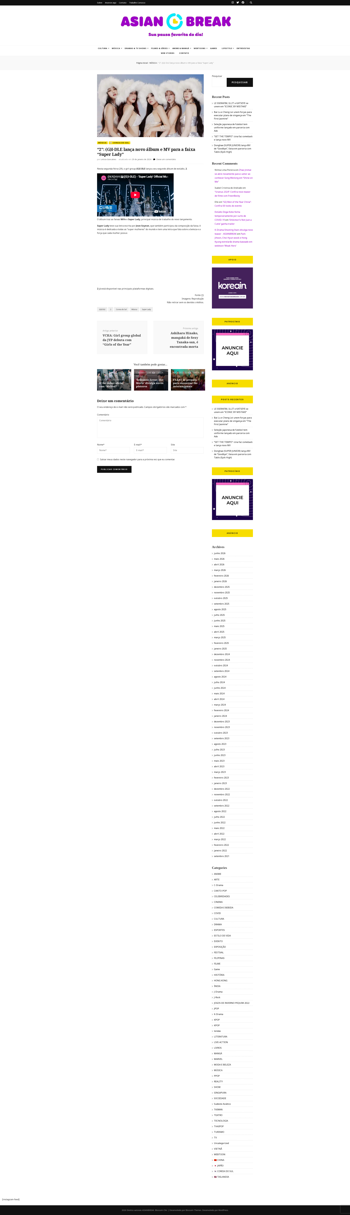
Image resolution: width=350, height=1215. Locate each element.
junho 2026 (219, 553)
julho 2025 (219, 614)
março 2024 (220, 704)
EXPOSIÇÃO (220, 946)
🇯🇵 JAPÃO (219, 1165)
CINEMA (140, 372)
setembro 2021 (221, 856)
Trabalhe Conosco (137, 2)
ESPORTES (219, 930)
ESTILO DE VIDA (222, 935)
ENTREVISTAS (243, 48)
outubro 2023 (221, 732)
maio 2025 (219, 626)
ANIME (217, 873)
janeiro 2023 (220, 783)
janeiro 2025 (220, 648)
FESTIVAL (219, 952)
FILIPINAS (219, 958)
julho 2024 (219, 682)
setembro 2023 (221, 738)
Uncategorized (221, 1143)
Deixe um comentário (166, 159)
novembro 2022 (222, 794)
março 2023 (220, 772)
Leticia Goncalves (108, 159)
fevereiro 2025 (221, 643)
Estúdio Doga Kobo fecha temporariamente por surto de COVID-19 (230, 215)
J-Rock (217, 997)
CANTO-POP (220, 890)
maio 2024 (219, 693)
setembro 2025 (221, 603)
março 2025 (220, 637)
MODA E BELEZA (222, 1064)
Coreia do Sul (121, 309)
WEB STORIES (168, 53)
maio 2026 (219, 558)
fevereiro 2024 (221, 710)
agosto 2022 (220, 811)
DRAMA (218, 924)
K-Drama (218, 1014)
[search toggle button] (251, 3)
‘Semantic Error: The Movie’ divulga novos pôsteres (149, 383)
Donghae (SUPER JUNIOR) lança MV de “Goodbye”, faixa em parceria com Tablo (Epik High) (232, 148)
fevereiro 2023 (221, 777)
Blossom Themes (193, 1210)
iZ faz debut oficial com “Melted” (111, 384)
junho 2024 (219, 687)
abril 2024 (219, 699)
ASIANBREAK (148, 1210)
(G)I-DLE (102, 309)
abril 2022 (219, 833)
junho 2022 (219, 822)
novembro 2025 (222, 592)
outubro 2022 (221, 800)
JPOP (216, 1008)
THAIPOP (219, 1126)
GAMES (213, 48)
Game (217, 969)
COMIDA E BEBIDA (223, 907)
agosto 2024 (220, 676)
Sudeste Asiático (222, 1103)
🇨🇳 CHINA (219, 1160)
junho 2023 (219, 755)
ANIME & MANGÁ (180, 48)
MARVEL (218, 1059)
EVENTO (218, 941)
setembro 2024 (221, 671)
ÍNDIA (217, 986)
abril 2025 (219, 631)
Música (134, 309)
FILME (148, 372)
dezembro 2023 (222, 721)
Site (173, 444)
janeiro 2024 (220, 715)
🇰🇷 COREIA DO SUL (119, 143)
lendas (217, 1030)
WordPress (223, 1210)
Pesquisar (217, 76)
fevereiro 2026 (221, 575)
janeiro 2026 (220, 581)
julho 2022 (219, 816)
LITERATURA (220, 1036)
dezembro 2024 (222, 654)
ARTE (216, 879)
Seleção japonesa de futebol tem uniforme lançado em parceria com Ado (232, 127)
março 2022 (220, 839)
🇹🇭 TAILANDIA (115, 379)
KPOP (176, 372)
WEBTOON (219, 1154)
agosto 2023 (220, 743)
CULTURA (102, 48)
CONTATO (184, 53)
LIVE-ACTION (221, 1042)
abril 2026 (219, 564)
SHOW (217, 1087)
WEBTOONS (199, 48)
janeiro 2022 (220, 850)
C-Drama (218, 885)
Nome (100, 444)
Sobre (99, 2)
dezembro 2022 (222, 788)
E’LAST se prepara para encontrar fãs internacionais (185, 383)
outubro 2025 (221, 598)
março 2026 (220, 570)
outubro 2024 (221, 665)
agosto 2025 (220, 609)
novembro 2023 (222, 727)
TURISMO (219, 1131)
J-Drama (218, 991)
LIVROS (218, 1047)
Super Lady (146, 309)
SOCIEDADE (220, 1098)
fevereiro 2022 (221, 844)
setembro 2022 (221, 805)
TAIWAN (218, 1109)
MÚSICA (116, 48)
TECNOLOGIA (221, 1120)
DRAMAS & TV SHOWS (135, 48)
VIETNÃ (218, 1148)
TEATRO (218, 1115)
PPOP (217, 1075)
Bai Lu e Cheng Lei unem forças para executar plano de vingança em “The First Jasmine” (233, 115)
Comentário (103, 414)
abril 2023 (219, 766)
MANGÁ (218, 1053)
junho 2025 (219, 620)
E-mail (138, 444)
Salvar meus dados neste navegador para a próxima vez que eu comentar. (137, 459)
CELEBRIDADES (222, 896)
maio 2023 (219, 760)
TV (215, 1137)
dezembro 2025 (222, 586)
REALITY (218, 1081)
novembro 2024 (222, 659)
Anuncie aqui (110, 2)
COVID (217, 913)
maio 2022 (219, 828)
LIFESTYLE (227, 48)
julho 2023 (219, 749)
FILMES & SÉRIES (159, 48)
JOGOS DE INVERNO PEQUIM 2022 (231, 1002)
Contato (122, 2)
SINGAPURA (220, 1092)
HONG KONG (220, 980)
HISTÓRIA (219, 974)
